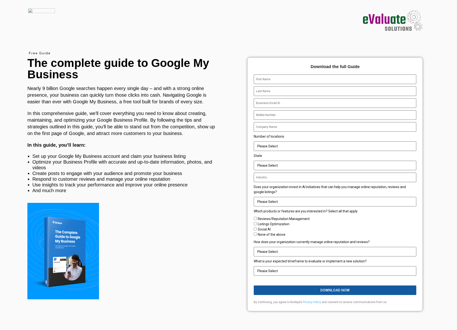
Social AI (264, 229)
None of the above (271, 234)
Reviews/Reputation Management (284, 219)
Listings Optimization (273, 224)
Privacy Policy (312, 302)
